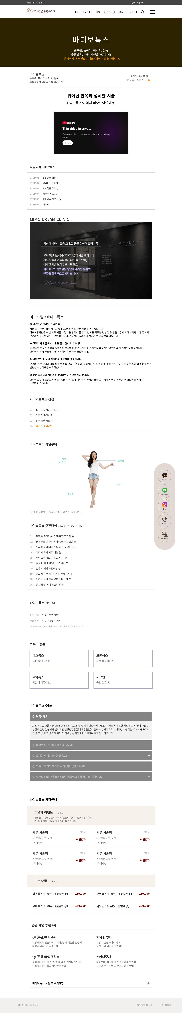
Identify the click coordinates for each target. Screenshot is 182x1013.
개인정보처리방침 (145, 1005)
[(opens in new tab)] (91, 480)
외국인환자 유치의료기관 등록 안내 (42, 2)
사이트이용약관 (164, 1005)
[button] (144, 12)
